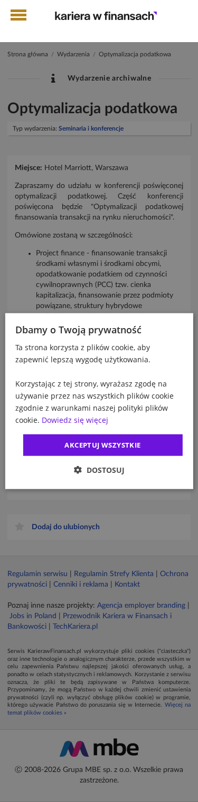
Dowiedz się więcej (75, 420)
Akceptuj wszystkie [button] (102, 444)
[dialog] (99, 401)
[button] (99, 470)
